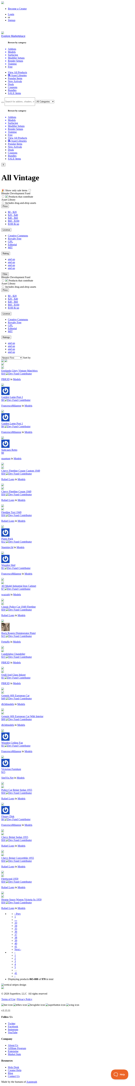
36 (15, 931)
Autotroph (31, 1081)
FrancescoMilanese (11, 405)
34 (15, 925)
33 (15, 922)
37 (15, 934)
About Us (13, 1045)
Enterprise (13, 1051)
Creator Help (14, 1070)
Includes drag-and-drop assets (20, 203)
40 (15, 943)
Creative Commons (18, 235)
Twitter (11, 1023)
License (6, 230)
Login (11, 14)
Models (17, 379)
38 (15, 937)
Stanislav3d (7, 547)
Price (5, 206)
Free (10, 66)
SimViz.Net (7, 777)
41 (15, 946)
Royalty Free (14, 238)
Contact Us (14, 1076)
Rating (6, 253)
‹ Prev (17, 913)
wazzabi (5, 594)
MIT (10, 247)
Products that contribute (20, 196)
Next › (17, 949)
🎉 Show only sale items (14, 190)
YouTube (12, 1032)
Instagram (13, 1029)
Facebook (13, 1026)
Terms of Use (8, 999)
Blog (10, 1073)
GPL (10, 241)
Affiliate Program (17, 1048)
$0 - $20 (12, 212)
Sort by (27, 357)
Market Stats (14, 1054)
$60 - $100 (13, 221)
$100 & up (13, 224)
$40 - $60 (13, 218)
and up (11, 259)
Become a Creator (17, 8)
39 (15, 940)
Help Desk (13, 1067)
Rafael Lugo (7, 479)
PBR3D (5, 379)
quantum (5, 458)
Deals (11, 84)
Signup (11, 20)
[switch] (30, 190)
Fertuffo (5, 641)
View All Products (17, 72)
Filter (5, 274)
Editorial (12, 244)
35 (15, 928)
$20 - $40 (13, 215)
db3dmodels (7, 704)
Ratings (6, 337)
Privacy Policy (24, 999)
